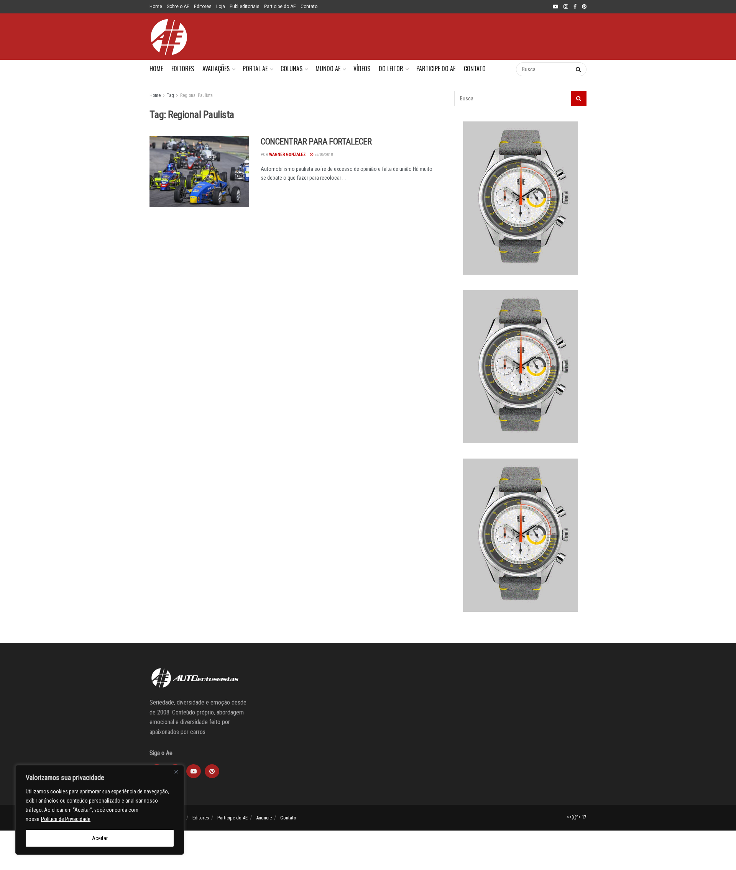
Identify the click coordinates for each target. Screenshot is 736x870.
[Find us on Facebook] (575, 7)
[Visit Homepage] (169, 37)
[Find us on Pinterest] (584, 7)
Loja (220, 6)
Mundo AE (327, 68)
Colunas (291, 68)
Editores (203, 6)
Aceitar (100, 838)
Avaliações (216, 68)
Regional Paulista (196, 95)
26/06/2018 (323, 154)
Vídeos (361, 68)
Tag (170, 95)
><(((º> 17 (576, 817)
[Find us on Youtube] (555, 7)
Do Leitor (391, 68)
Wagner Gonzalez (287, 154)
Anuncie (264, 818)
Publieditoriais (245, 6)
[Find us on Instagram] (566, 7)
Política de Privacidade (65, 819)
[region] (99, 810)
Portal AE (255, 68)
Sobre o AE (178, 6)
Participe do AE (280, 6)
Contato (309, 6)
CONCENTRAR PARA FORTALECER (316, 141)
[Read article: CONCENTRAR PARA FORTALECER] (199, 171)
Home (156, 6)
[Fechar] (176, 771)
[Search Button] (502, 69)
